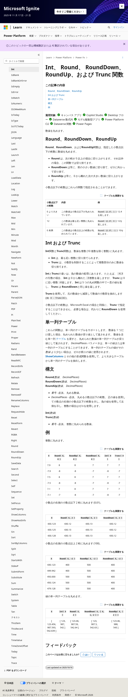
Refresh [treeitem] (15, 377)
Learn (49, 57)
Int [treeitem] (12, 69)
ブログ (42, 690)
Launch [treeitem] (15, 154)
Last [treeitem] (13, 143)
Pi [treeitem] (12, 314)
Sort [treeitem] (13, 537)
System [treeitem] (15, 600)
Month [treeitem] (14, 246)
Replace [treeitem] (15, 406)
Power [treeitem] (14, 326)
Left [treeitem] (13, 160)
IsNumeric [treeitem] (16, 103)
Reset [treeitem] (14, 417)
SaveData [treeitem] (16, 463)
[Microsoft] (6, 27)
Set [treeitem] (13, 497)
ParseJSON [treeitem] (16, 297)
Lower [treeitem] (14, 200)
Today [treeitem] (14, 651)
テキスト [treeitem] (15, 617)
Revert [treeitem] (14, 428)
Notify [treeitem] (14, 269)
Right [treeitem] (14, 440)
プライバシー (66, 690)
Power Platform (64, 57)
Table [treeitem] (14, 605)
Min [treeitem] (13, 229)
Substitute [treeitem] (16, 577)
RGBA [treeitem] (14, 434)
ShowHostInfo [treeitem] (18, 520)
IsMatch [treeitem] (15, 97)
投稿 (54, 690)
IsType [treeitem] (14, 120)
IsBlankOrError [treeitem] (19, 80)
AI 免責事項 (8, 690)
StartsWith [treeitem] (16, 560)
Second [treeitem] (15, 474)
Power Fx (80, 57)
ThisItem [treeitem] (15, 623)
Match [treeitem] (14, 206)
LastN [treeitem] (14, 149)
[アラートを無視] (121, 6)
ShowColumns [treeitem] (18, 514)
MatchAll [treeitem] (15, 212)
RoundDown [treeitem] (17, 451)
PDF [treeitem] (13, 309)
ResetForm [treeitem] (16, 423)
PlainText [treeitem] (16, 320)
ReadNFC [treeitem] (16, 360)
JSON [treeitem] (14, 132)
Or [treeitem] (12, 280)
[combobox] (21, 61)
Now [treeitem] (13, 274)
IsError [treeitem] (14, 92)
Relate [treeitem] (14, 383)
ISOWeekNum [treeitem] (18, 109)
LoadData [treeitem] (16, 177)
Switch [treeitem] (14, 594)
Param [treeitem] (14, 286)
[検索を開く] (109, 27)
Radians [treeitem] (15, 343)
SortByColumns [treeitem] (19, 543)
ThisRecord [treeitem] (17, 628)
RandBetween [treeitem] (18, 354)
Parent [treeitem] (14, 291)
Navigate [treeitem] (16, 251)
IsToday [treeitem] (15, 114)
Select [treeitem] (14, 480)
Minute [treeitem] (15, 234)
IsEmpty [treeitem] (15, 86)
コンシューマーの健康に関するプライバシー (24, 694)
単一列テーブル (55, 99)
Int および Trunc (56, 95)
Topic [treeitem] (14, 657)
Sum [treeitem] (13, 583)
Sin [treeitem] (13, 531)
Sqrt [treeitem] (13, 554)
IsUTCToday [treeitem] (17, 126)
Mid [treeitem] (13, 223)
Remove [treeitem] (15, 388)
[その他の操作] (123, 57)
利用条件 (56, 694)
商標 (67, 694)
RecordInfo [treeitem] (17, 366)
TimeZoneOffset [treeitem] (19, 645)
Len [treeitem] (13, 166)
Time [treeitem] (13, 634)
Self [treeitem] (13, 486)
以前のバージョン (26, 690)
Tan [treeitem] (13, 611)
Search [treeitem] (14, 468)
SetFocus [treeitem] (15, 503)
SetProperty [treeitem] (17, 508)
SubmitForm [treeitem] (17, 571)
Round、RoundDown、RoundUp (65, 90)
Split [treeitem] (13, 548)
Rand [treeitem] (14, 349)
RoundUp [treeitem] (16, 457)
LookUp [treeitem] (15, 194)
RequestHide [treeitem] (18, 411)
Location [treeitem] (15, 183)
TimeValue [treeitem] (16, 640)
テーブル (61, 339)
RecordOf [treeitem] (16, 371)
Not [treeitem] (13, 263)
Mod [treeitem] (13, 240)
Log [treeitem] (13, 189)
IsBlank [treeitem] (15, 75)
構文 (50, 103)
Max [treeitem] (13, 217)
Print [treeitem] (13, 331)
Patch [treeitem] (14, 303)
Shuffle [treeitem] (15, 525)
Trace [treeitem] (14, 662)
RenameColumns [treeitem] (20, 400)
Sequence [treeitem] (16, 491)
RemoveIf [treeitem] (16, 394)
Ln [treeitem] (12, 171)
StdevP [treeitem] (14, 566)
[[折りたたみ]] (39, 54)
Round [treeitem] (14, 446)
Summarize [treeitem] (17, 588)
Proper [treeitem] (14, 337)
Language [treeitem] (16, 137)
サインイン (118, 27)
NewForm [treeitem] (16, 257)
